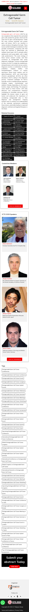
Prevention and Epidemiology (7, 121)
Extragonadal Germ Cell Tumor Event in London (13, 523)
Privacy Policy (19, 610)
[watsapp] (2, 602)
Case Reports (6, 124)
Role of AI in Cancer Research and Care (20, 154)
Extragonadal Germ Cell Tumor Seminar (13, 475)
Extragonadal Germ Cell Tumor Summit (13, 424)
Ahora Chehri (6, 348)
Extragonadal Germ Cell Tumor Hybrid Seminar (12, 454)
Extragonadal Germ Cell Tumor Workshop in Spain (14, 529)
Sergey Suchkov (7, 278)
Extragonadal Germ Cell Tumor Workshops (14, 401)
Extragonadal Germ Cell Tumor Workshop (14, 482)
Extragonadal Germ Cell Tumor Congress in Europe (14, 507)
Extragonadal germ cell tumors (11, 34)
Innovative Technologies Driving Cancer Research (6, 142)
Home (7, 21)
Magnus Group (19, 607)
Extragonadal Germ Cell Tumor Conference (14, 375)
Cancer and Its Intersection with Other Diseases (7, 154)
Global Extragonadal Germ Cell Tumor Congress (12, 443)
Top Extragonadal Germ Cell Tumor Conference (12, 545)
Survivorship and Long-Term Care (19, 134)
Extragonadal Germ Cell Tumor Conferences (10, 370)
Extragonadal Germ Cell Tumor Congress (13, 382)
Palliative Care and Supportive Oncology (20, 129)
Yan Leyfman (7, 178)
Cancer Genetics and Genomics (7, 129)
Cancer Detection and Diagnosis (19, 117)
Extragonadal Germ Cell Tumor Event (12, 497)
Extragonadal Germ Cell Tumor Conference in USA (14, 501)
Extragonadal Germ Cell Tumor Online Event (12, 414)
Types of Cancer (7, 116)
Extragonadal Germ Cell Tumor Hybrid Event (12, 420)
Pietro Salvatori (7, 244)
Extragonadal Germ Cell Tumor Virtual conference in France (12, 540)
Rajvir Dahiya (20, 178)
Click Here (14, 566)
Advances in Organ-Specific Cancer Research (7, 150)
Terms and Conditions (8, 610)
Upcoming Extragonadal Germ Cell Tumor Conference (13, 432)
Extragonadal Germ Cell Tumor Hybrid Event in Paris (12, 534)
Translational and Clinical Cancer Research (20, 142)
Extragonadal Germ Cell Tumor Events (13, 378)
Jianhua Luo (6, 197)
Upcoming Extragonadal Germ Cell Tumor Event (13, 492)
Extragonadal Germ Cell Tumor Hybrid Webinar (12, 449)
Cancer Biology (7, 137)
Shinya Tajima (7, 313)
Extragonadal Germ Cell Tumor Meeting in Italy (14, 512)
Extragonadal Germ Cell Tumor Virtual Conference (12, 405)
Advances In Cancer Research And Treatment (20, 150)
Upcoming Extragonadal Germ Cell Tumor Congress (13, 487)
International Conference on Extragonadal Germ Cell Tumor (14, 460)
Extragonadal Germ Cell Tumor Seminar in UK (14, 518)
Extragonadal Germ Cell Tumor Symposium (14, 410)
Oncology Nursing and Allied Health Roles (7, 159)
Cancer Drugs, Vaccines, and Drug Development (19, 121)
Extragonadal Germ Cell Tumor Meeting (13, 479)
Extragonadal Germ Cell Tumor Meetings (13, 397)
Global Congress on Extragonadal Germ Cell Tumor (13, 465)
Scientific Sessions (18, 21)
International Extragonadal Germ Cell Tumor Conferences (12, 438)
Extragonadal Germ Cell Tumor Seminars (13, 394)
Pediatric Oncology (18, 146)
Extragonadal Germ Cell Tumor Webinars (13, 391)
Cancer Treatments (18, 125)
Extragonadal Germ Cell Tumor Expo (12, 428)
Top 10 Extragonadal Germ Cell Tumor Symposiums (13, 551)
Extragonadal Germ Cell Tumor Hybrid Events (12, 386)
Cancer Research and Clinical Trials (6, 134)
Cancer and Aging (6, 146)
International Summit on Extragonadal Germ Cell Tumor (13, 471)
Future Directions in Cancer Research (20, 138)
